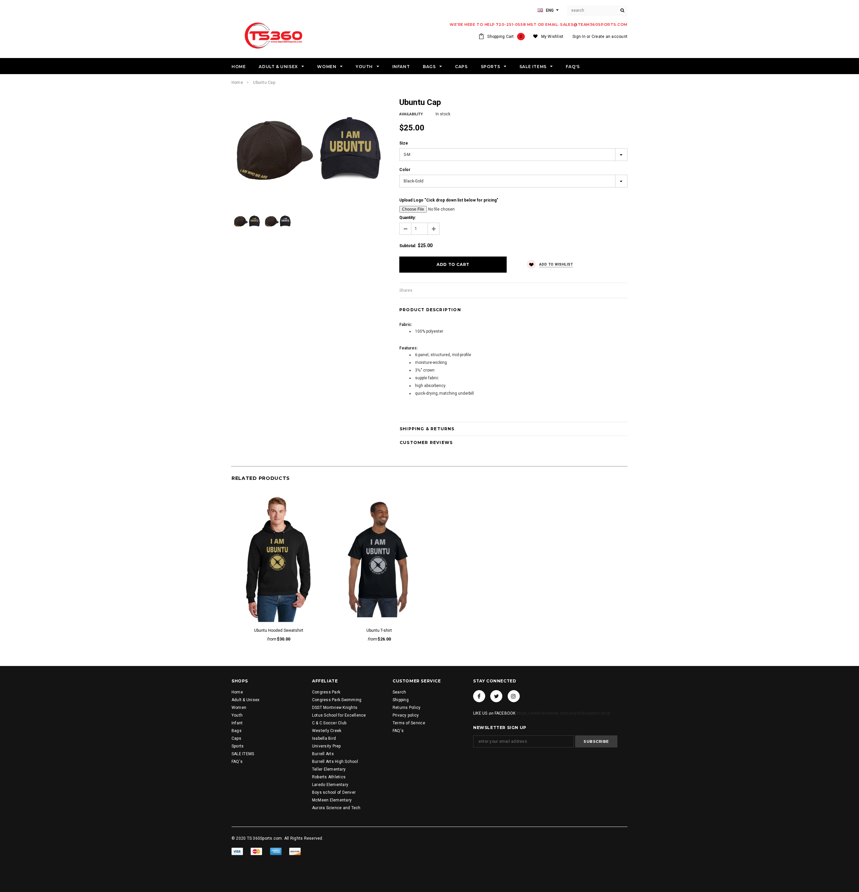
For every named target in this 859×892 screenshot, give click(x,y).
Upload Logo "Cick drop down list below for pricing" (448, 200)
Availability (411, 114)
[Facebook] (479, 696)
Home (237, 82)
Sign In (579, 36)
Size (403, 143)
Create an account (609, 36)
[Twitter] (496, 696)
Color (404, 169)
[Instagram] (514, 696)
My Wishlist (552, 36)
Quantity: (407, 217)
